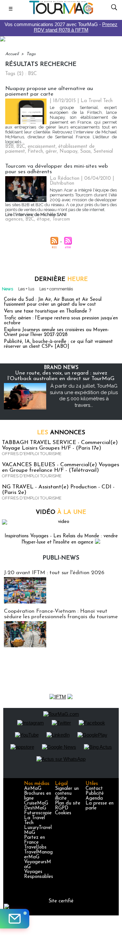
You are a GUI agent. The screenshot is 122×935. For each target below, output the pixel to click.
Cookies (63, 813)
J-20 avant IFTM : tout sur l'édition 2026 (54, 572)
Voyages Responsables (38, 874)
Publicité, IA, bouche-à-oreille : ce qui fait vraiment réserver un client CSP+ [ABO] (58, 344)
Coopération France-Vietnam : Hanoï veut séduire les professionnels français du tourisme (61, 614)
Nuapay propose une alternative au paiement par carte (49, 91)
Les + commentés (56, 288)
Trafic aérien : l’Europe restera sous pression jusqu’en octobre (61, 321)
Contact (94, 788)
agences (14, 219)
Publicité (95, 793)
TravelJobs (35, 847)
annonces (61, 433)
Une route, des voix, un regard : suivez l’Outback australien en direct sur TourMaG (61, 375)
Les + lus (26, 288)
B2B (9, 146)
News (7, 288)
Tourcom (61, 219)
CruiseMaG (36, 803)
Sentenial (103, 151)
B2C (20, 146)
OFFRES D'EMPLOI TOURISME (31, 453)
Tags (30, 54)
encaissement (42, 146)
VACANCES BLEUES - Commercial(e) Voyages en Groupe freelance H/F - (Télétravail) (60, 467)
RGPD (61, 808)
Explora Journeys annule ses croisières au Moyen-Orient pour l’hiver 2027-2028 (56, 332)
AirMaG (32, 788)
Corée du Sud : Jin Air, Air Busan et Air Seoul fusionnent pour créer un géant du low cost (53, 302)
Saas (85, 151)
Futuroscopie (38, 813)
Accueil (12, 54)
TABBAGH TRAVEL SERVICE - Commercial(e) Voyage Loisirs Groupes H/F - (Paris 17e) (60, 445)
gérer (51, 151)
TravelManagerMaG (38, 855)
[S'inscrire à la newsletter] (14, 918)
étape (43, 219)
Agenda (94, 798)
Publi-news (61, 558)
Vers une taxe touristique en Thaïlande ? (47, 311)
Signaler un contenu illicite (67, 793)
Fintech (35, 151)
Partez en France (34, 840)
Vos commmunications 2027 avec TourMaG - (61, 27)
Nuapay (68, 151)
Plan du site (67, 803)
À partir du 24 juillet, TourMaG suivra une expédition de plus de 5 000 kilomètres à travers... (84, 395)
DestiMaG (35, 808)
